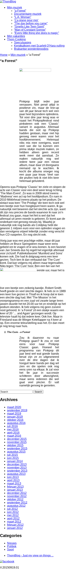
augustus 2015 (16, 451)
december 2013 (17, 464)
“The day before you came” (31, 23)
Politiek (11, 546)
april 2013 (13, 480)
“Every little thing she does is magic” (36, 32)
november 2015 (17, 442)
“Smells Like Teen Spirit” (29, 26)
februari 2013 (15, 486)
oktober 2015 (15, 445)
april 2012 (13, 518)
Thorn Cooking (16, 39)
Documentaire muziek (27, 13)
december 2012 (17, 492)
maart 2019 (14, 413)
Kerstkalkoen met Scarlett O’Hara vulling (39, 45)
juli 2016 (12, 426)
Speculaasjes (22, 42)
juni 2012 (13, 512)
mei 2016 (13, 429)
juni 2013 (13, 477)
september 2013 (17, 470)
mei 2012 (13, 515)
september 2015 (17, 448)
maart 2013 (14, 483)
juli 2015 (12, 454)
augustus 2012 (16, 505)
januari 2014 (15, 461)
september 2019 (17, 410)
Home (4, 54)
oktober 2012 (15, 499)
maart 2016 (14, 435)
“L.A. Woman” (22, 17)
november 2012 (17, 496)
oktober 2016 (15, 419)
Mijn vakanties (16, 36)
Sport (10, 549)
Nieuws (12, 543)
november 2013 (17, 467)
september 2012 (17, 502)
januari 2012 (15, 527)
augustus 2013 (16, 473)
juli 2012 (12, 508)
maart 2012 (14, 521)
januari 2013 (15, 489)
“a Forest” (20, 10)
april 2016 (13, 432)
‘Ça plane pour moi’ (26, 20)
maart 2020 (14, 407)
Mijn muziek (14, 7)
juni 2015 (13, 458)
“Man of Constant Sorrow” (30, 29)
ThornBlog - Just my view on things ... (30, 555)
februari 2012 (15, 524)
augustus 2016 (16, 423)
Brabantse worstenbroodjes (31, 48)
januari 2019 (15, 416)
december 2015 (17, 438)
